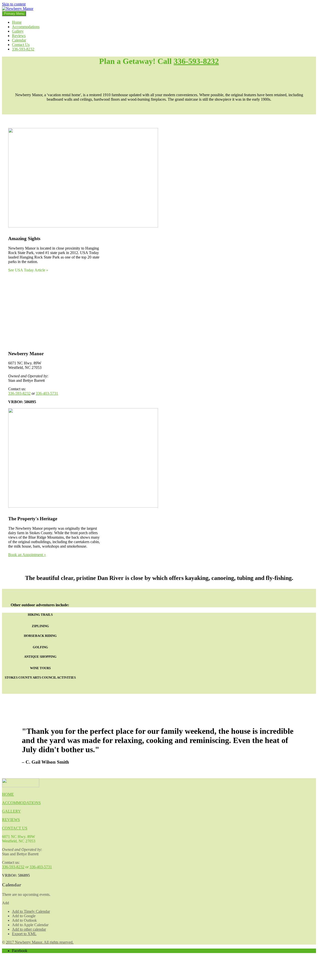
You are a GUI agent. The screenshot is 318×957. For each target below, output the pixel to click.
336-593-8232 (23, 49)
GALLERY (11, 811)
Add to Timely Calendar (31, 911)
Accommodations (26, 27)
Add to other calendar (29, 929)
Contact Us (21, 45)
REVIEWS (11, 820)
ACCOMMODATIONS (21, 803)
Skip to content (14, 4)
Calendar (19, 40)
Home (17, 22)
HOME (8, 794)
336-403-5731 (47, 393)
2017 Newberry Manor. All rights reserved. (40, 942)
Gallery (18, 31)
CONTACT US (14, 828)
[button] (5, 903)
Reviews (19, 36)
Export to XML (24, 934)
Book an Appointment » (27, 555)
